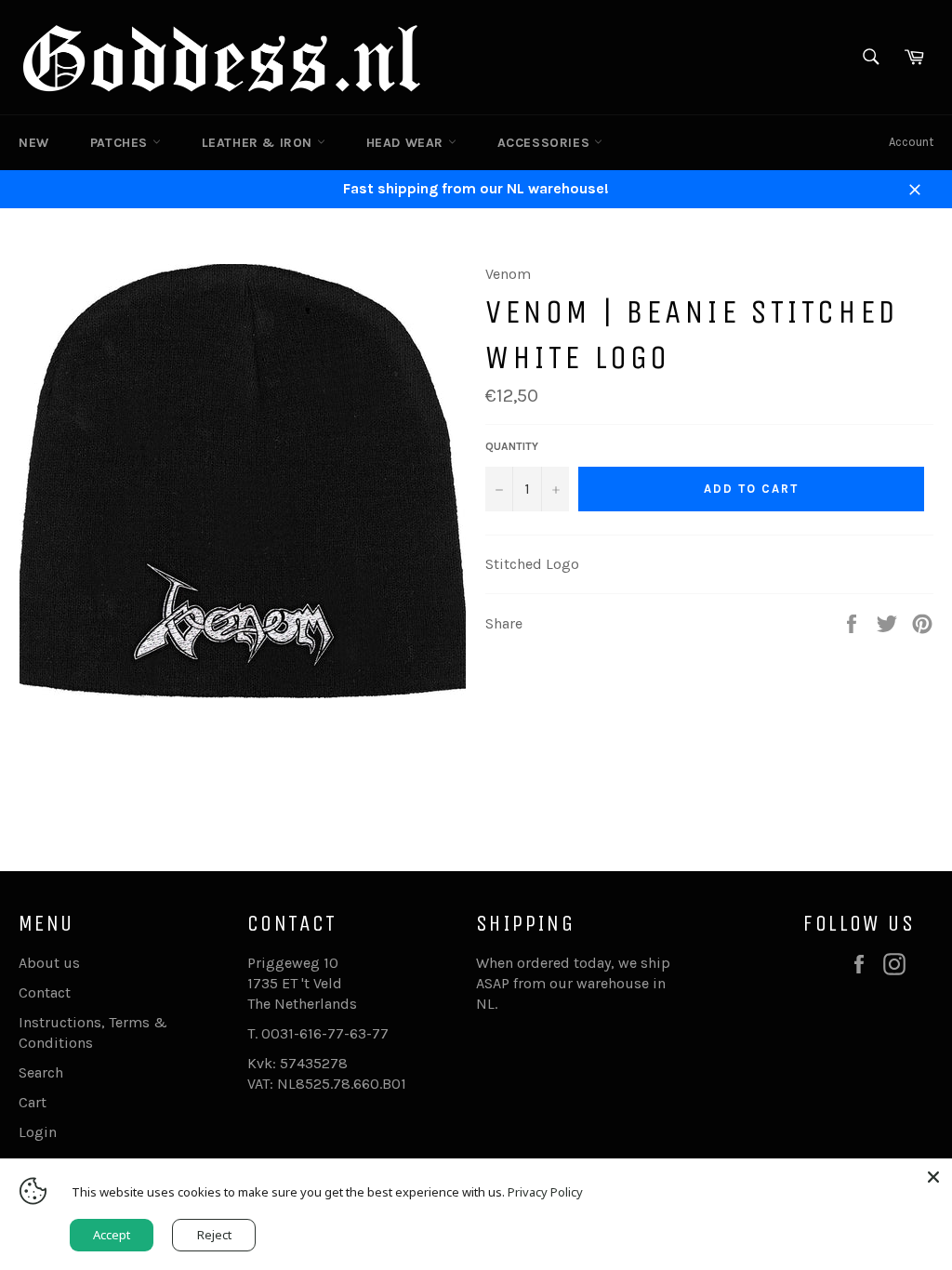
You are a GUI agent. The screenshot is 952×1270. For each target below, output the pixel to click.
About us (49, 963)
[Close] (933, 1177)
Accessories (545, 143)
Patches (121, 143)
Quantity (511, 446)
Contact (45, 992)
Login (38, 1132)
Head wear (407, 143)
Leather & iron (259, 143)
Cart (32, 1102)
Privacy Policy (545, 1192)
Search (41, 1072)
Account (911, 142)
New (34, 143)
